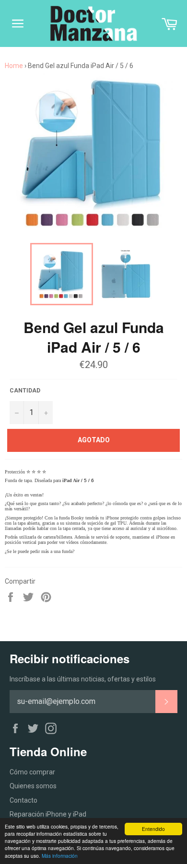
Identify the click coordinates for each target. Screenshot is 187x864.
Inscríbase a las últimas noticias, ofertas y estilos (83, 679)
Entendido (153, 828)
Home (14, 65)
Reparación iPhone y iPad (48, 814)
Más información (60, 855)
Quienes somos (33, 786)
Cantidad (25, 390)
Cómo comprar (32, 772)
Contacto (23, 800)
